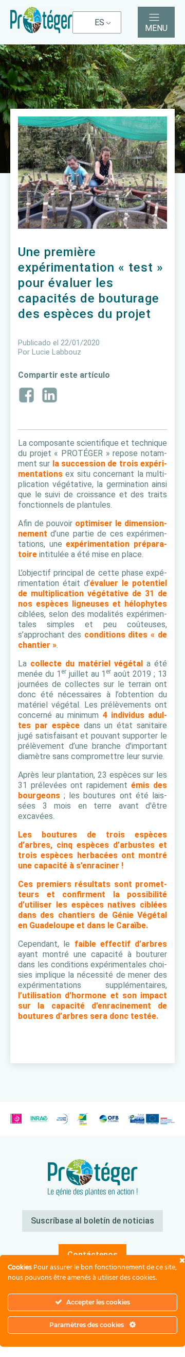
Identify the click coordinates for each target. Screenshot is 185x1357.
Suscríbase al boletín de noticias (92, 1221)
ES (99, 22)
